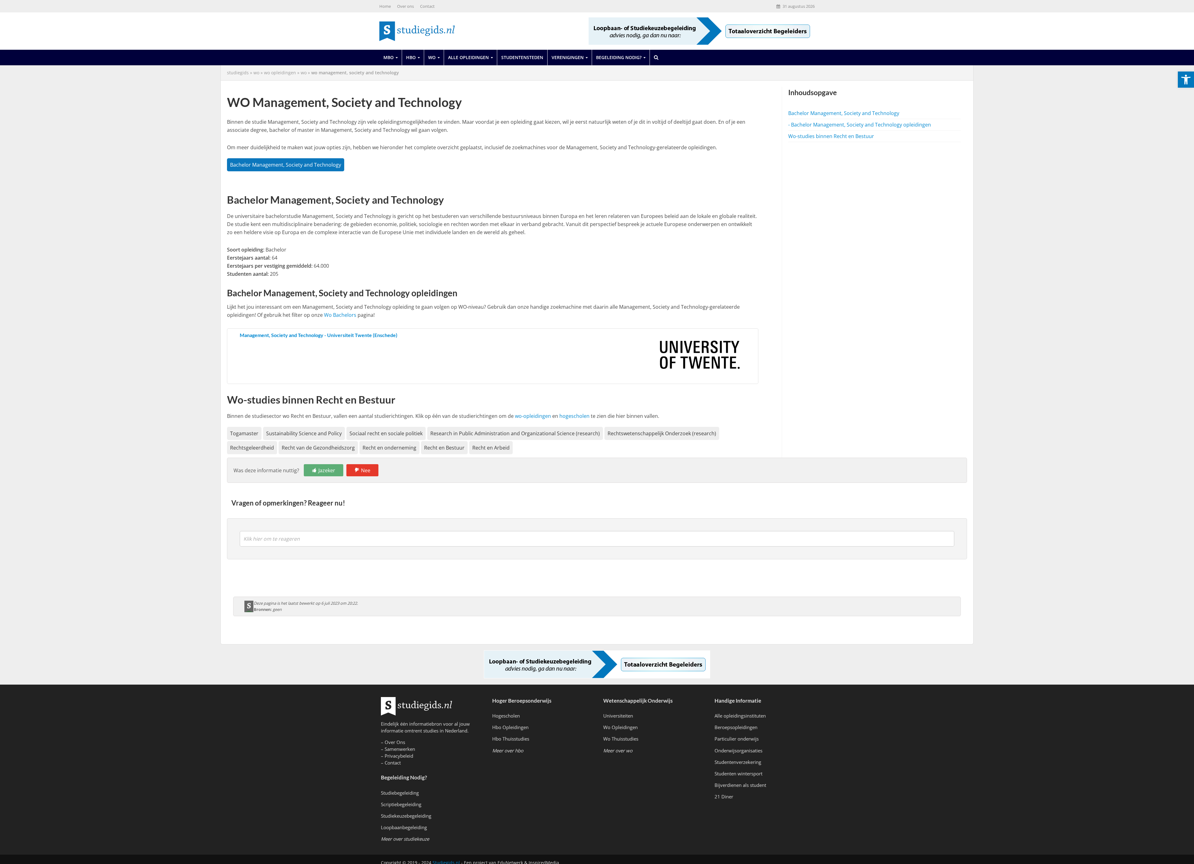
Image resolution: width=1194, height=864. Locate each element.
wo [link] (256, 73)
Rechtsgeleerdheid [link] (252, 447)
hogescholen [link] (574, 416)
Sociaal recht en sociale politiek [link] (386, 433)
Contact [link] (427, 6)
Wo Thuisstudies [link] (620, 739)
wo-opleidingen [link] (533, 416)
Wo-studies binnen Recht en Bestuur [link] (831, 136)
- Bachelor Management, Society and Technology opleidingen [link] (859, 124)
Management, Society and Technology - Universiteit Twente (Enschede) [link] (318, 335)
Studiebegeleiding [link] (400, 793)
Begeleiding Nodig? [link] (618, 57)
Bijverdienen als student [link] (740, 785)
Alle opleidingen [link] (468, 57)
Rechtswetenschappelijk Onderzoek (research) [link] (662, 433)
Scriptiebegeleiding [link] (401, 804)
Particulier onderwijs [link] (737, 739)
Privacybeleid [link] (399, 756)
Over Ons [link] (395, 742)
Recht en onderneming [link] (389, 447)
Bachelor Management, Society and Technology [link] (285, 164)
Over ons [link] (405, 6)
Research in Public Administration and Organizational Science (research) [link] (515, 433)
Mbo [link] (388, 57)
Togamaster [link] (244, 433)
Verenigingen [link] (568, 57)
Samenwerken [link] (400, 749)
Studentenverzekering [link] (738, 762)
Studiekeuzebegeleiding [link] (406, 816)
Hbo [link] (411, 57)
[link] (1186, 80)
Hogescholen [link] (506, 716)
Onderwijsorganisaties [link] (738, 750)
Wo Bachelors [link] (340, 315)
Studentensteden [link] (522, 57)
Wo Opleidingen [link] (620, 727)
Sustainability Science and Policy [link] (304, 433)
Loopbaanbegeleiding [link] (404, 827)
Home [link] (385, 6)
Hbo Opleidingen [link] (510, 727)
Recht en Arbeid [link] (491, 447)
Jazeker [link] (326, 470)
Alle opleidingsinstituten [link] (740, 716)
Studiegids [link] (238, 73)
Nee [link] (365, 470)
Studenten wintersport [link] (738, 773)
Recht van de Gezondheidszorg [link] (318, 447)
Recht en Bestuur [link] (444, 447)
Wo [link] (432, 57)
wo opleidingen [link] (280, 73)
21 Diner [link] (724, 796)
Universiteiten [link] (618, 716)
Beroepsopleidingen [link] (736, 727)
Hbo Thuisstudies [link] (510, 739)
